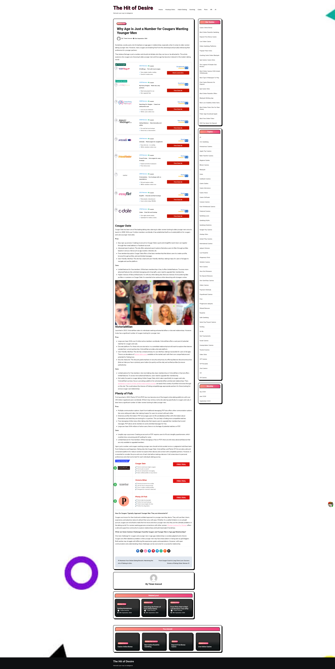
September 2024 (205, 401)
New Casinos (204, 267)
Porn (206, 10)
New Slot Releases (206, 271)
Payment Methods (205, 290)
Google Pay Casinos (206, 230)
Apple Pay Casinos (205, 151)
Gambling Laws (204, 216)
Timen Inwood (128, 38)
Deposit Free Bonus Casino (208, 37)
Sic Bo (202, 331)
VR (211, 10)
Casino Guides (204, 183)
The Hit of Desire (133, 8)
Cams (200, 10)
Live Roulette (204, 253)
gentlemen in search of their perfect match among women (137, 384)
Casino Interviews (205, 188)
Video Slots (203, 354)
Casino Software (205, 197)
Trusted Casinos (205, 350)
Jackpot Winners (205, 248)
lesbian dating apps (141, 354)
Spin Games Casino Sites (207, 60)
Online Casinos (204, 285)
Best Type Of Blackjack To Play (209, 78)
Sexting (192, 10)
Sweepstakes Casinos (206, 345)
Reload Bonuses (205, 308)
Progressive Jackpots (206, 304)
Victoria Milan (141, 480)
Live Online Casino (205, 41)
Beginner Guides (205, 160)
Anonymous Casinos (206, 146)
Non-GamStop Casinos (207, 281)
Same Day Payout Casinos (208, 322)
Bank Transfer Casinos (206, 156)
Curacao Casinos (205, 202)
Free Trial (181, 464)
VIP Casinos (203, 359)
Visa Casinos (203, 368)
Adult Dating (182, 10)
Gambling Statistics (206, 225)
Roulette (202, 313)
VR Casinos (203, 378)
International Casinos (206, 244)
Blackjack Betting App (206, 98)
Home (161, 10)
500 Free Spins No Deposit (208, 123)
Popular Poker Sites (206, 51)
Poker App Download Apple (208, 114)
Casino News (204, 193)
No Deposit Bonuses (206, 276)
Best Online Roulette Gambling (209, 32)
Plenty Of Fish (141, 497)
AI (215, 10)
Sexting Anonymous (124, 608)
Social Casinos (204, 341)
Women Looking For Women (177, 525)
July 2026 (203, 392)
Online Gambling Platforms (208, 46)
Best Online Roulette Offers (208, 93)
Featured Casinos (205, 211)
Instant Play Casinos (206, 239)
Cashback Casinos (205, 179)
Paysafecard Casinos (206, 294)
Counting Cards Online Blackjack (209, 55)
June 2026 (203, 396)
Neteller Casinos (205, 262)
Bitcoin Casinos (204, 165)
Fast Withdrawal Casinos (207, 207)
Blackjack (202, 170)
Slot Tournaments (205, 336)
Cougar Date (140, 463)
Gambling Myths (205, 220)
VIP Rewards (204, 364)
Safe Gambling (204, 317)
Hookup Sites (170, 10)
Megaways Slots (205, 257)
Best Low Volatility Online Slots (210, 103)
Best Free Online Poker (207, 118)
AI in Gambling (204, 142)
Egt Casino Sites (205, 89)
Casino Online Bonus (206, 28)
